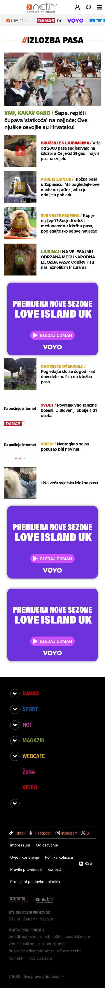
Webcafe (33, 756)
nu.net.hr (17, 958)
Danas (30, 693)
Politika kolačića (59, 857)
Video (29, 787)
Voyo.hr (47, 919)
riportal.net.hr (55, 944)
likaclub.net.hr (40, 958)
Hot (27, 725)
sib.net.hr (53, 936)
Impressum (20, 845)
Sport (30, 709)
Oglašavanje (47, 845)
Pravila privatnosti (26, 869)
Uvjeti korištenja (24, 857)
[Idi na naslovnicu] (43, 13)
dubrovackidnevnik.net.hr (31, 951)
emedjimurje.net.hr (25, 936)
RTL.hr (14, 919)
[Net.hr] (44, 900)
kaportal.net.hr (77, 936)
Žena (28, 772)
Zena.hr (30, 919)
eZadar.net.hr (69, 951)
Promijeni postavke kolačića (35, 881)
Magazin (33, 740)
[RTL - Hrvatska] (19, 900)
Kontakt (54, 869)
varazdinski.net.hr (24, 944)
